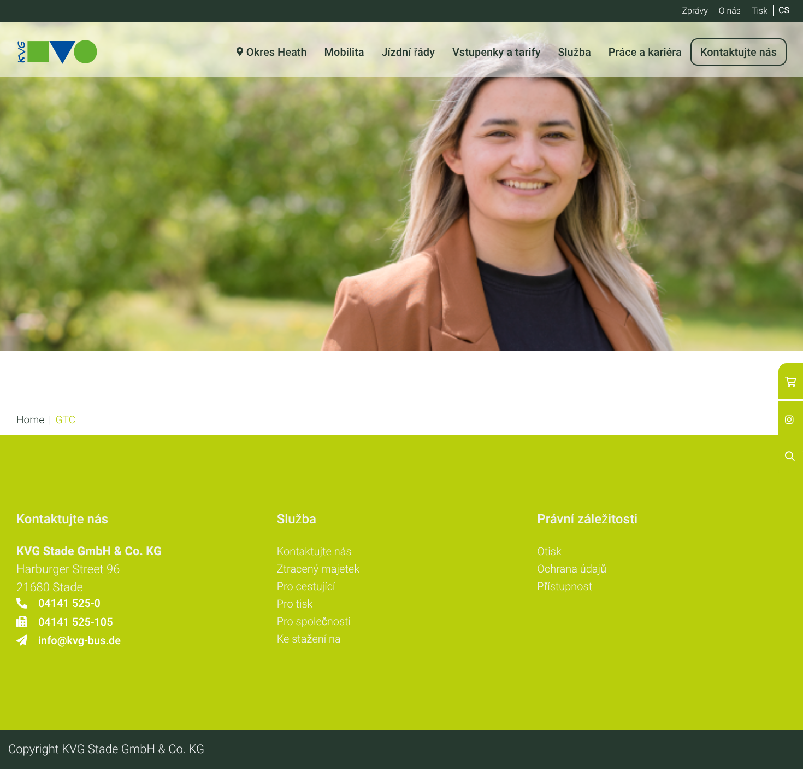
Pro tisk (295, 603)
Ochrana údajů (571, 568)
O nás (730, 10)
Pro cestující (306, 586)
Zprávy (694, 10)
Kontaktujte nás (314, 551)
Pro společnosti (314, 621)
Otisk (549, 551)
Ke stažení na (309, 638)
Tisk (759, 10)
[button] (30, 419)
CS (783, 10)
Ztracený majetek (318, 568)
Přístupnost (564, 586)
